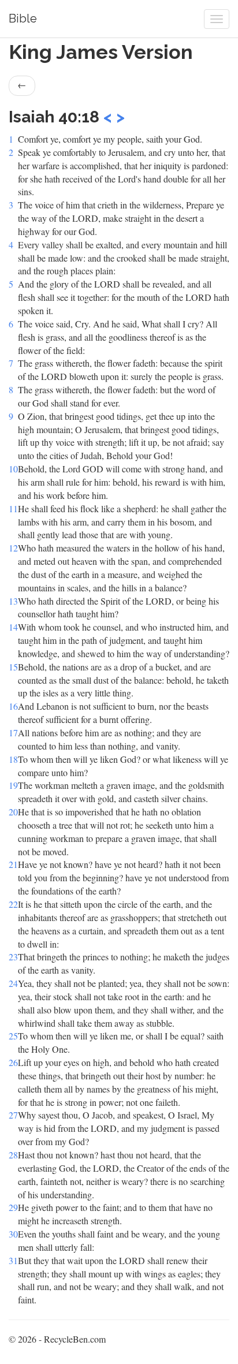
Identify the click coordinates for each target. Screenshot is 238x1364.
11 (13, 508)
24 (13, 983)
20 (13, 812)
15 (13, 667)
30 (13, 1234)
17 (13, 732)
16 (13, 706)
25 (13, 1036)
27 (13, 1115)
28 (13, 1155)
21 (13, 864)
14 (13, 627)
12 (13, 548)
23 (13, 957)
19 (13, 785)
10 (13, 469)
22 (13, 904)
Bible (23, 18)
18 (13, 759)
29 (13, 1207)
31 (13, 1260)
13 (13, 601)
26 (13, 1062)
